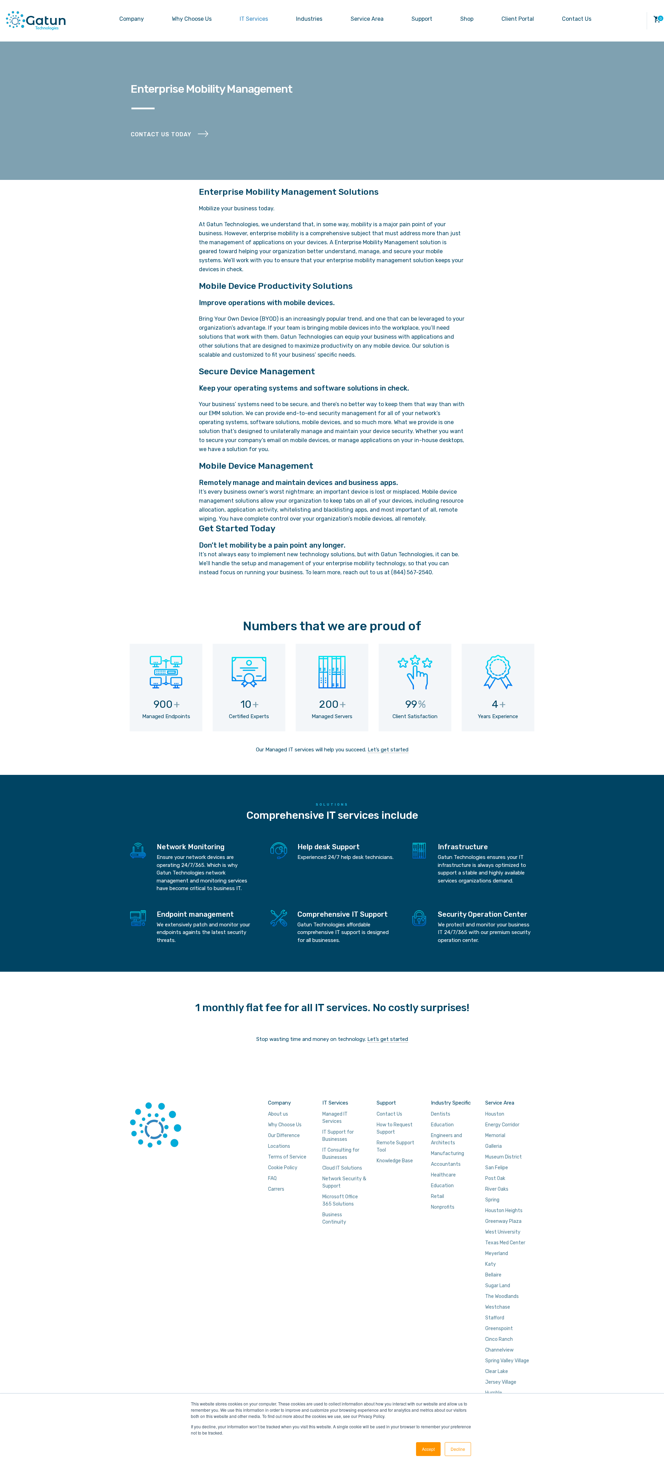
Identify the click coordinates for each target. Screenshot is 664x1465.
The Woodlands (502, 1296)
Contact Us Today (161, 134)
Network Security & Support (344, 1182)
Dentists (440, 1114)
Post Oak (495, 1178)
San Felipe (496, 1168)
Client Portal (517, 19)
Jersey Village (500, 1382)
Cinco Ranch (499, 1339)
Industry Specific (451, 1103)
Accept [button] (428, 1449)
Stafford (494, 1318)
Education (442, 1125)
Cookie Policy (282, 1168)
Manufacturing (447, 1153)
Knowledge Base (395, 1161)
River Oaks (496, 1189)
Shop (466, 19)
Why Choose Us (192, 19)
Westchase (497, 1307)
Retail (437, 1196)
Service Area (367, 19)
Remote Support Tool (395, 1146)
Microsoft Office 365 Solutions (340, 1200)
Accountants (446, 1164)
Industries (309, 19)
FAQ (272, 1178)
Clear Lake (496, 1371)
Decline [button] (458, 1449)
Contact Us (576, 19)
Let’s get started (388, 750)
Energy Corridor (502, 1125)
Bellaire (493, 1275)
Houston (494, 1114)
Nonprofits (442, 1207)
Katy (490, 1264)
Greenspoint (499, 1328)
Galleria (493, 1146)
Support (422, 19)
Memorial (495, 1135)
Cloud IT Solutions (342, 1168)
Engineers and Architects (446, 1139)
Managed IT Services (335, 1117)
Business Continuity (334, 1218)
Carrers (276, 1189)
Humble (493, 1393)
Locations (279, 1146)
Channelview (499, 1350)
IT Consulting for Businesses (340, 1153)
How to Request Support (395, 1128)
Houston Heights (504, 1211)
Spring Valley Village (507, 1361)
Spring (492, 1200)
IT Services (254, 19)
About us (278, 1114)
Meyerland (496, 1253)
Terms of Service (287, 1157)
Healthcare (443, 1175)
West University (502, 1232)
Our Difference (284, 1135)
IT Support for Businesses (338, 1135)
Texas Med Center (505, 1243)
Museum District (503, 1157)
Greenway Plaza (503, 1221)
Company (131, 19)
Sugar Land (497, 1286)
